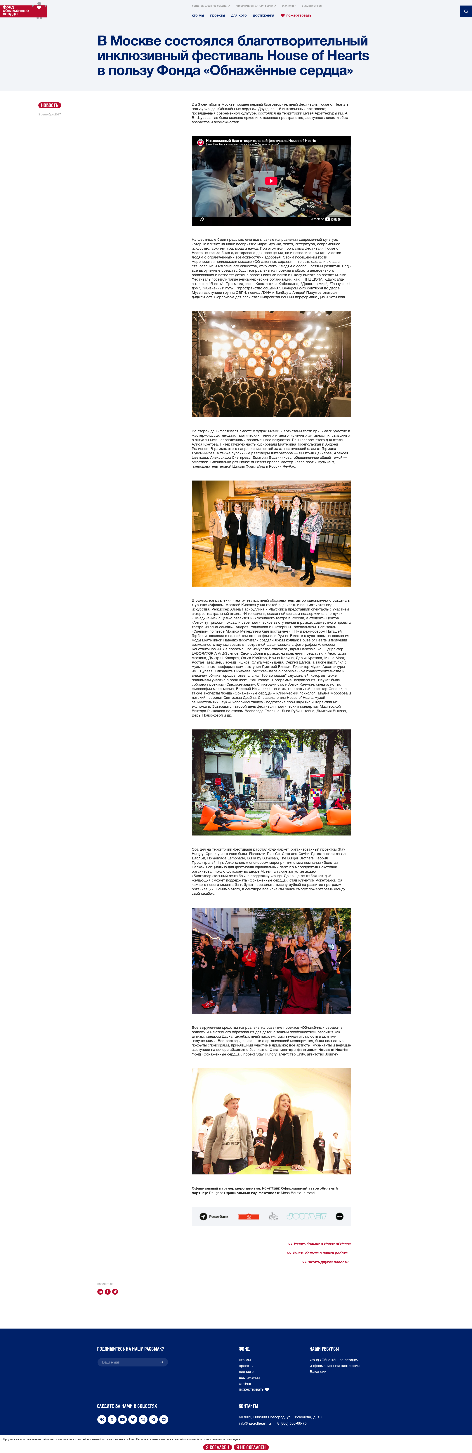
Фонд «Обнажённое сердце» (209, 6)
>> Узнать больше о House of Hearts (319, 1244)
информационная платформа (254, 6)
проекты (217, 15)
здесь (236, 1439)
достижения (263, 15)
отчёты (245, 1383)
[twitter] (115, 1292)
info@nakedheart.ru (255, 1423)
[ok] (108, 1292)
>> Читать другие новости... (326, 1262)
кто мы (198, 15)
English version (312, 6)
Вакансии (288, 6)
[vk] (101, 1292)
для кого (239, 15)
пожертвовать (298, 15)
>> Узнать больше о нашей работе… (319, 1253)
